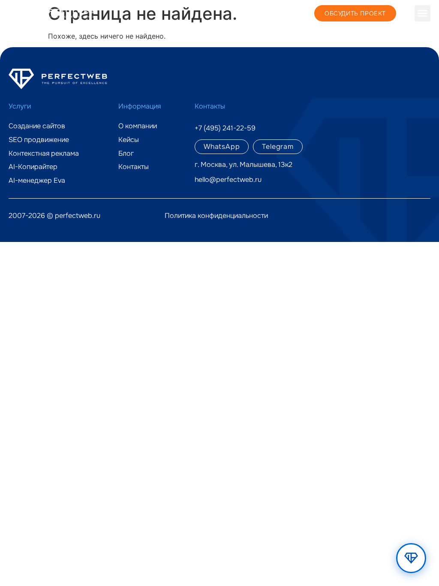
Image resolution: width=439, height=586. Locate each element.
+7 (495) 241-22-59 (277, 12)
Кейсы (128, 140)
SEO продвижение (39, 140)
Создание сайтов (37, 126)
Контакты (133, 167)
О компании (137, 126)
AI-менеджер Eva (37, 180)
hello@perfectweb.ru (228, 179)
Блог (126, 153)
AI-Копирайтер (33, 167)
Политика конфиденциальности (216, 215)
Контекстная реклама (44, 153)
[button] (423, 13)
